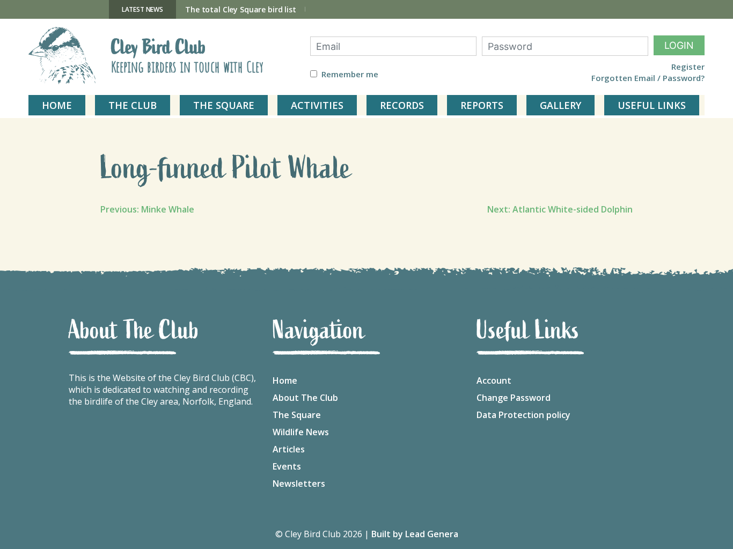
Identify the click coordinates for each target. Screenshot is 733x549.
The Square (297, 415)
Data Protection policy (523, 415)
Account (494, 380)
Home (285, 380)
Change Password (514, 397)
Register (688, 67)
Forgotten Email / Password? (648, 78)
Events (287, 466)
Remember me (349, 74)
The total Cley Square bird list (240, 9)
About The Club (305, 397)
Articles (289, 449)
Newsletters (299, 483)
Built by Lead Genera (414, 534)
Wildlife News (301, 432)
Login (679, 45)
